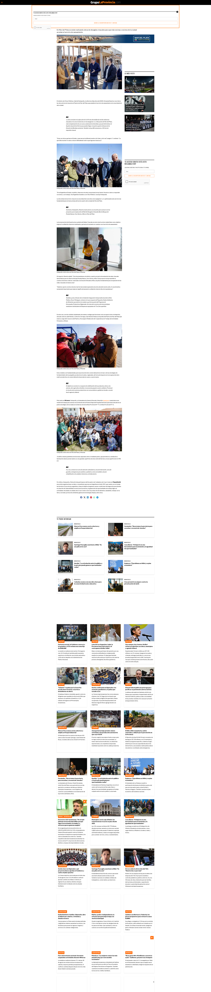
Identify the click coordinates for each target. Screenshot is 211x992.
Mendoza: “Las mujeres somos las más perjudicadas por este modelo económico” (104, 957)
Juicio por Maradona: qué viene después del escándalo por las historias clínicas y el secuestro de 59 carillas (135, 126)
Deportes (129, 952)
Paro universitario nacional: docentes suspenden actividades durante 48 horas (71, 956)
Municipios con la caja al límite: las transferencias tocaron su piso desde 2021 (104, 821)
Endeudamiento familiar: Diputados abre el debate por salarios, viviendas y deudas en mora (72, 916)
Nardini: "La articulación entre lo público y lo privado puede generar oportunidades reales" (88, 565)
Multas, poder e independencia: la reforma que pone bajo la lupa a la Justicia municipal (103, 916)
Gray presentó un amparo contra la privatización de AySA (136, 583)
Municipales (77, 524)
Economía (95, 727)
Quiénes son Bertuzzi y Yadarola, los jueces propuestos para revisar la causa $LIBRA (138, 916)
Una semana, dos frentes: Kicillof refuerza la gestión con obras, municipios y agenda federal (139, 646)
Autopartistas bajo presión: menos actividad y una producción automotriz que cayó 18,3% (105, 732)
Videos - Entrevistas (65, 816)
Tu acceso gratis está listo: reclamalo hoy (136, 162)
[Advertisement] (90, 93)
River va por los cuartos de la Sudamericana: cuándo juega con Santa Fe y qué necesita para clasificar (135, 107)
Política (61, 641)
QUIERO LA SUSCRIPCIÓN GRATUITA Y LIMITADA (139, 176)
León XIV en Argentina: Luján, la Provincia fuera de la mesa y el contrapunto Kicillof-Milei (102, 646)
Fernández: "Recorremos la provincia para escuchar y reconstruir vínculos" (138, 527)
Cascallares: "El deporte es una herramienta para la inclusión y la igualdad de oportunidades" (138, 546)
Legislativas (96, 684)
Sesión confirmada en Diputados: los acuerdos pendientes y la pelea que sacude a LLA (104, 689)
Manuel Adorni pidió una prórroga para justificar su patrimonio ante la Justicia (138, 688)
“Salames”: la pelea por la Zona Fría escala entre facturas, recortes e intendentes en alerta (69, 689)
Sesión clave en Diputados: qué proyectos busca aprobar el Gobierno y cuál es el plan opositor (71, 871)
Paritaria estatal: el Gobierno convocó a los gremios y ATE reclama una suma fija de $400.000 (71, 646)
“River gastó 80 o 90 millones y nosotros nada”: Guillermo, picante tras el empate (138, 956)
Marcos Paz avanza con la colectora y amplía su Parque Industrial (86, 527)
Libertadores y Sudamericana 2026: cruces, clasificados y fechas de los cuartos (135, 88)
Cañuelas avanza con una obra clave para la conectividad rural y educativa (88, 583)
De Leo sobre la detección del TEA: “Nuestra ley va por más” (137, 870)
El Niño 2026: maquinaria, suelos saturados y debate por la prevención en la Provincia (138, 732)
